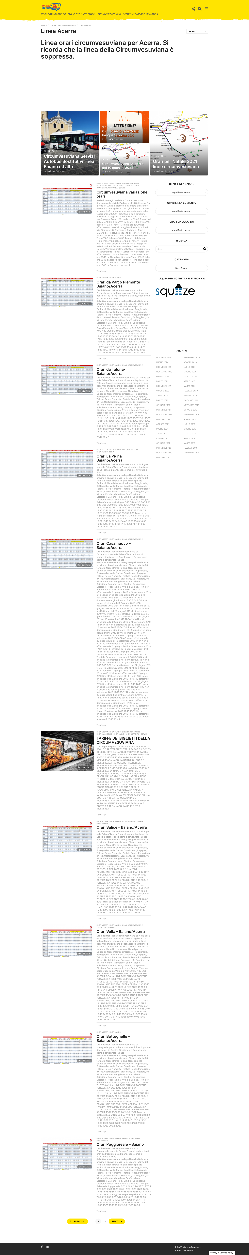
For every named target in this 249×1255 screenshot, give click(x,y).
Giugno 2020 (190, 372)
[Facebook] (42, 1246)
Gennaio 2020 (190, 395)
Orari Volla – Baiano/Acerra (121, 931)
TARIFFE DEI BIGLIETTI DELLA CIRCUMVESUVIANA (123, 740)
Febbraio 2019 (190, 448)
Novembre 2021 (164, 414)
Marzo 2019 (189, 443)
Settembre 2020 (192, 357)
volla (99, 927)
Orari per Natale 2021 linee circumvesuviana (176, 164)
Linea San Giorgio (104, 186)
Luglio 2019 (189, 424)
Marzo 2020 (190, 386)
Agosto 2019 (190, 419)
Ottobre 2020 (163, 457)
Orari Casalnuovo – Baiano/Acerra (114, 545)
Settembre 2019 (191, 414)
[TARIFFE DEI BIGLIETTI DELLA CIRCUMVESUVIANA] (67, 751)
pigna (111, 452)
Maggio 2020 (190, 376)
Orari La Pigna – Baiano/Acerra (110, 458)
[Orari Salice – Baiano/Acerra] (67, 836)
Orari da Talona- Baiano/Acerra (111, 371)
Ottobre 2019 (190, 410)
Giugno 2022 (162, 391)
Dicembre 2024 (163, 357)
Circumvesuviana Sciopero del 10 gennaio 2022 (122, 165)
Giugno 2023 (162, 376)
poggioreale (102, 1140)
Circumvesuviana (130, 450)
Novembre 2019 (191, 405)
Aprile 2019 (189, 438)
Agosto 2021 (162, 424)
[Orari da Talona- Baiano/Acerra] (67, 379)
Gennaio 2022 (163, 405)
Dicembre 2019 (191, 400)
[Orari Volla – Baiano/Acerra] (67, 940)
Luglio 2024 (162, 362)
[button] (193, 9)
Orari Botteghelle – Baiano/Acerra (113, 1038)
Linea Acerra (102, 183)
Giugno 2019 (190, 429)
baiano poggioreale (131, 1138)
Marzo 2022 (162, 400)
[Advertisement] (124, 84)
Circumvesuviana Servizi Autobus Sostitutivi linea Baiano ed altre (69, 161)
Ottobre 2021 (163, 419)
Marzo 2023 (162, 381)
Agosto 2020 (190, 362)
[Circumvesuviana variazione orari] (67, 199)
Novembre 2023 (164, 372)
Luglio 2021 (162, 429)
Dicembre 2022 (163, 386)
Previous (79, 1221)
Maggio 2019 (190, 433)
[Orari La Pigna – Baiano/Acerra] (67, 464)
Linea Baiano (115, 183)
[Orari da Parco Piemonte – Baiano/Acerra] (67, 292)
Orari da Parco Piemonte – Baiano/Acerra (120, 284)
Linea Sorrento (132, 186)
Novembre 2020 (164, 452)
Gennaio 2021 (163, 443)
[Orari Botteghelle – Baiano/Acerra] (67, 1047)
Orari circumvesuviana (107, 188)
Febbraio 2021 (163, 438)
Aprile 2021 (161, 433)
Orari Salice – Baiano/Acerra (122, 827)
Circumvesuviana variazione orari (122, 194)
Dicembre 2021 (163, 410)
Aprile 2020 (189, 381)
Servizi (122, 188)
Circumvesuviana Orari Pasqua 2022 (119, 133)
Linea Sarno (119, 186)
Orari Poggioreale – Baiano (120, 1144)
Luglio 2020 (190, 367)
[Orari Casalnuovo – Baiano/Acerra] (67, 553)
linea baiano (102, 452)
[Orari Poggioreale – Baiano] (67, 1153)
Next (115, 1221)
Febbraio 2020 (191, 391)
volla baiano (109, 927)
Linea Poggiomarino (131, 183)
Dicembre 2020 (163, 448)
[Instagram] (47, 1246)
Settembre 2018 (191, 452)
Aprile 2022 (162, 395)
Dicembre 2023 (163, 367)
